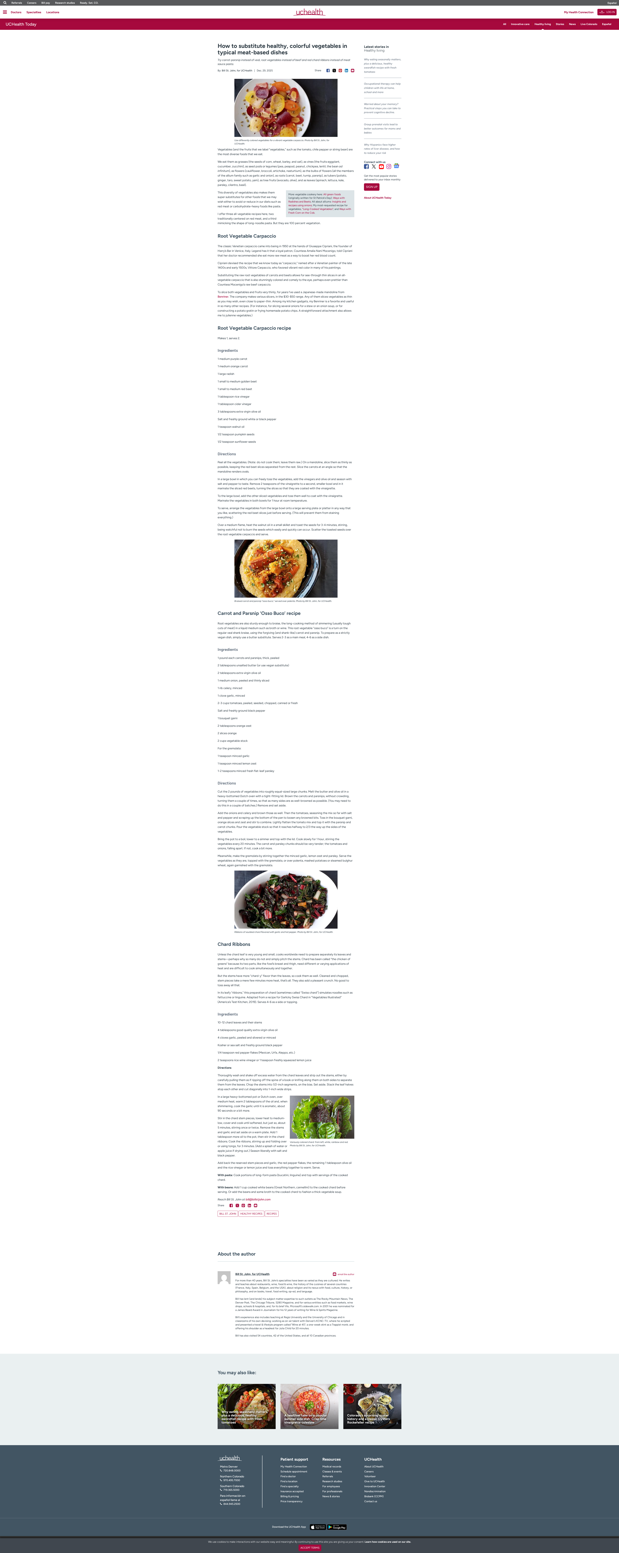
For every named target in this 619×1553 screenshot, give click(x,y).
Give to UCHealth (374, 1481)
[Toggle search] (5, 3)
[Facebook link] (366, 166)
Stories (560, 24)
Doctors (16, 12)
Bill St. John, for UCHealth (237, 70)
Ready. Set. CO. (89, 2)
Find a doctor (288, 1476)
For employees (331, 1486)
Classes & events (332, 1471)
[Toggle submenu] (5, 12)
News (572, 24)
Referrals (16, 2)
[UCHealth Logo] (230, 1457)
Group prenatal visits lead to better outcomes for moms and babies (382, 128)
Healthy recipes (251, 1213)
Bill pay (45, 2)
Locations (52, 12)
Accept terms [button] (309, 1547)
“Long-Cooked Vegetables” (317, 209)
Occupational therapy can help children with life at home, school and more (382, 88)
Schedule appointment (293, 1471)
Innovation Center (374, 1486)
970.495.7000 (231, 1480)
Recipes (272, 1213)
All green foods (332, 194)
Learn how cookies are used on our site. (388, 1541)
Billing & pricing (289, 1496)
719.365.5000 (231, 1489)
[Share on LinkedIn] (346, 70)
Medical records (331, 1466)
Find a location (288, 1481)
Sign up (371, 187)
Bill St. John (227, 1213)
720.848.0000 (232, 1470)
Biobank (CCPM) (374, 1496)
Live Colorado (589, 24)
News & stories (331, 1496)
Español (612, 3)
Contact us (370, 1501)
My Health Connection (579, 12)
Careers (31, 2)
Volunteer (370, 1476)
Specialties (33, 12)
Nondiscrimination (375, 1491)
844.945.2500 (231, 1503)
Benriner (223, 296)
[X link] (373, 166)
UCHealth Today (21, 24)
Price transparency (291, 1501)
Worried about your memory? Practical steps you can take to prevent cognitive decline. (382, 108)
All (504, 24)
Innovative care (520, 24)
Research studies (65, 2)
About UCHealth (373, 1466)
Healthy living (543, 24)
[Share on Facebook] (328, 70)
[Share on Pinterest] (340, 70)
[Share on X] (334, 70)
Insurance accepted (292, 1491)
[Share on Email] (352, 70)
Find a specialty (289, 1486)
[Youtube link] (381, 166)
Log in (610, 12)
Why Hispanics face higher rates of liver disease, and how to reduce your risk (382, 148)
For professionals (332, 1491)
